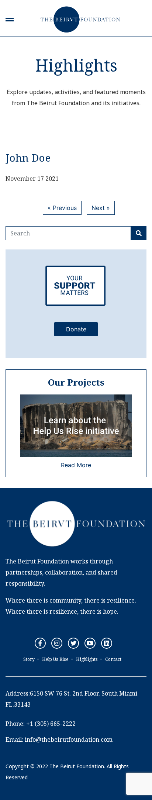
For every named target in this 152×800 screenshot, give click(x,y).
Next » (100, 207)
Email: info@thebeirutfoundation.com (59, 739)
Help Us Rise (55, 659)
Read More (76, 465)
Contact (113, 659)
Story (29, 659)
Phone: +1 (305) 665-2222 (41, 724)
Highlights (87, 659)
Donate (76, 329)
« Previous (62, 207)
